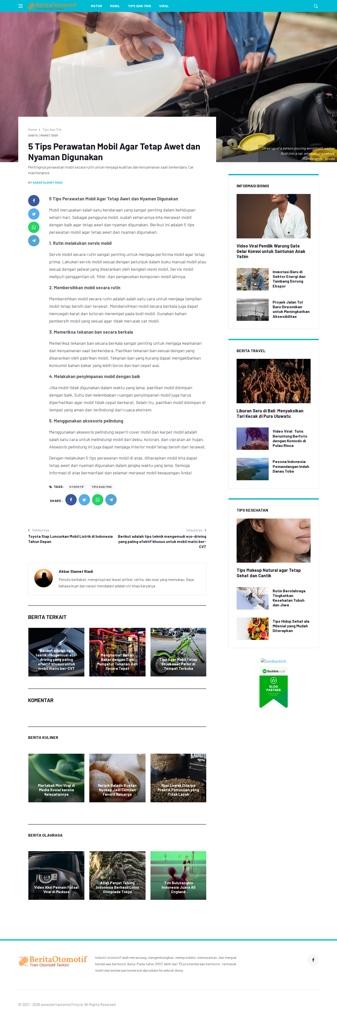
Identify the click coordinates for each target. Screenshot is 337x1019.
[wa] (33, 227)
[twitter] (33, 214)
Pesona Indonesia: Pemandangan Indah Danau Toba (291, 466)
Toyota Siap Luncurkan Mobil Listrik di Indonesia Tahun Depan (70, 539)
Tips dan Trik (139, 6)
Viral (164, 6)
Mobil (115, 6)
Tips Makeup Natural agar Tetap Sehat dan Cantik (269, 572)
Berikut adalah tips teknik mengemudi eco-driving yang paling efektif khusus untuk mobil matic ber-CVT (162, 541)
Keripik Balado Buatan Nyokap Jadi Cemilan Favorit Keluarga (117, 789)
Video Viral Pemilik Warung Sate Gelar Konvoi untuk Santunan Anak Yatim (271, 251)
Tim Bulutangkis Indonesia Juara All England (178, 887)
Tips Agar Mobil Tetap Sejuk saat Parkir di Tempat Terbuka (178, 664)
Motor (96, 6)
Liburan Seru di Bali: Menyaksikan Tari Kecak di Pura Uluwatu (270, 413)
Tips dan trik (102, 486)
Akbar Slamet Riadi (47, 182)
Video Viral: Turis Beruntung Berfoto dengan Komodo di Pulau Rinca (290, 438)
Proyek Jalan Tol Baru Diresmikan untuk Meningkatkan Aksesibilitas (291, 309)
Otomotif (76, 486)
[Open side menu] (20, 5)
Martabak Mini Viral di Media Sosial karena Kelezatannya (56, 789)
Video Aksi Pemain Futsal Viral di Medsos (56, 889)
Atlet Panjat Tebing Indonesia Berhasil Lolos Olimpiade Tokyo (117, 887)
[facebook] (33, 200)
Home (32, 129)
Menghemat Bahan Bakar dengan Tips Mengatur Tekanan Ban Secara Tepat (117, 662)
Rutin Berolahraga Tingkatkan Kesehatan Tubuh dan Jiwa (289, 597)
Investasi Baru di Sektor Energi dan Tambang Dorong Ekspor (289, 278)
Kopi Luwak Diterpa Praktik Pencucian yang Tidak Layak (178, 789)
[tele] (33, 240)
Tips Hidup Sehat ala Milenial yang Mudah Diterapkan (291, 626)
